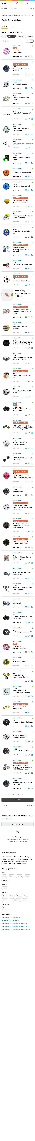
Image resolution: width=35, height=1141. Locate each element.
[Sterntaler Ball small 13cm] (17, 280)
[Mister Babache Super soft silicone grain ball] (17, 589)
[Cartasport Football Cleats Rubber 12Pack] (17, 617)
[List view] (32, 41)
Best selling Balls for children (10, 917)
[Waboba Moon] (17, 491)
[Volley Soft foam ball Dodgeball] (17, 328)
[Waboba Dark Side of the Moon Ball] (17, 69)
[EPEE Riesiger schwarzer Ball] (17, 632)
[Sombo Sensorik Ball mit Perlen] (17, 99)
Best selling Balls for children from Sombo (15, 926)
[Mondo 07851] (17, 707)
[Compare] (26, 56)
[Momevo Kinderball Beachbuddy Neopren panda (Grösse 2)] (17, 691)
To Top (31, 806)
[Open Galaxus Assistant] (26, 3)
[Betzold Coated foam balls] (17, 173)
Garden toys (17, 15)
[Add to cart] (32, 56)
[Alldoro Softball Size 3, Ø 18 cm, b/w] (17, 392)
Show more (17, 800)
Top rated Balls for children (10, 920)
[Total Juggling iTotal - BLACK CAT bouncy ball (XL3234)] (17, 343)
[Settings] (17, 3)
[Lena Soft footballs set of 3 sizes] (17, 114)
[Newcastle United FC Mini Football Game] (17, 573)
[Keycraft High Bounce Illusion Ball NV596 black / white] (17, 767)
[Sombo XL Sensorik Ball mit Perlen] (17, 311)
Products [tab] (4, 27)
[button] (33, 46)
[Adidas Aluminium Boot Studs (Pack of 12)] (17, 459)
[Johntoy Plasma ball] (17, 647)
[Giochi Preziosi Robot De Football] (17, 158)
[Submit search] (11, 8)
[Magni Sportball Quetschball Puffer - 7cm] (17, 507)
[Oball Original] (17, 51)
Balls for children (17, 46)
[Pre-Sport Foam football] (17, 186)
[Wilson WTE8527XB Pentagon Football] (17, 443)
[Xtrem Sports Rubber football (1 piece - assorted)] (17, 217)
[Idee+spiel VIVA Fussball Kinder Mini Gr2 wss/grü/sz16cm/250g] (17, 129)
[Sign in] (22, 3)
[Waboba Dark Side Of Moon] (17, 751)
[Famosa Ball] (17, 603)
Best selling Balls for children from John (14, 923)
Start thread (19, 824)
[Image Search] (31, 8)
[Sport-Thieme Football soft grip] (17, 232)
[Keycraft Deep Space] (17, 542)
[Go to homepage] (7, 3)
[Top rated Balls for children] (17, 295)
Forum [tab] (12, 27)
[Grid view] (28, 41)
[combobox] (3, 36)
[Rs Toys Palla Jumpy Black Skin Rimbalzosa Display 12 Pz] (17, 427)
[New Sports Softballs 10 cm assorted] (17, 249)
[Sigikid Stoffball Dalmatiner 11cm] (17, 375)
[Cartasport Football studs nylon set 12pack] (17, 558)
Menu (5, 8)
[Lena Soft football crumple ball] (17, 144)
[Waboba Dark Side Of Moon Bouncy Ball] (17, 783)
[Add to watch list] (29, 56)
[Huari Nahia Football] (17, 662)
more (24, 863)
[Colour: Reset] (14, 36)
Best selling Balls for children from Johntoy (15, 929)
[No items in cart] (31, 3)
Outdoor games (6, 15)
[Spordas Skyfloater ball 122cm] (17, 722)
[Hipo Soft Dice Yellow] (17, 201)
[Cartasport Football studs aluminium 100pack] (17, 409)
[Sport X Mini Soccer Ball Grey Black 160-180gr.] (17, 525)
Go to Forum (5, 819)
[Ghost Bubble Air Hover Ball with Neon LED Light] (17, 358)
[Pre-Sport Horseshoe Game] (17, 265)
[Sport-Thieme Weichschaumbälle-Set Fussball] (17, 676)
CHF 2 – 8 (20, 36)
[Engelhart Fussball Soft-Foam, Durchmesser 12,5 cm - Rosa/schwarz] (17, 476)
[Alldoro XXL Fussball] (17, 84)
